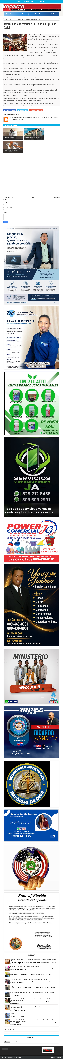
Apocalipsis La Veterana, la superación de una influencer (23, 973)
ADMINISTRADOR (9, 1029)
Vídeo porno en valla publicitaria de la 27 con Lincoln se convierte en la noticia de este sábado (32, 992)
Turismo (19, 1)
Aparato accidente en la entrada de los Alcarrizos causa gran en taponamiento (28, 979)
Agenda (32, 1)
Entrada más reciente (8, 197)
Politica (12, 14)
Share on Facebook (11, 110)
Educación (26, 1)
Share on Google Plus (37, 110)
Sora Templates (56, 1057)
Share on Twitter (23, 110)
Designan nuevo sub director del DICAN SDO (21, 986)
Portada (17, 32)
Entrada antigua (56, 197)
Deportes (18, 14)
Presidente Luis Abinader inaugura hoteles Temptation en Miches (25, 966)
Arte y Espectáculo (41, 1)
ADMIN (5, 1049)
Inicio (33, 197)
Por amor (12, 1013)
